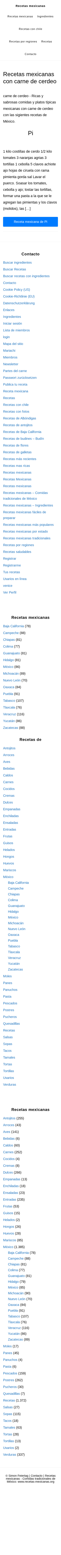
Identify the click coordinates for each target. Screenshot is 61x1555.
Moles (7, 976)
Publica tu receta (15, 384)
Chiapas (9, 639)
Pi (30, 133)
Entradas (9, 829)
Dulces (8, 802)
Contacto (9, 283)
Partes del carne (15, 371)
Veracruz (9, 714)
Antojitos (9, 748)
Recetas (9, 398)
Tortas (7, 1064)
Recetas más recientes (19, 459)
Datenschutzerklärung (19, 303)
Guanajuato (11, 653)
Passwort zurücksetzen (20, 377)
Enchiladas (11, 816)
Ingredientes (12, 316)
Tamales (9, 1057)
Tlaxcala (9, 707)
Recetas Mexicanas (17, 479)
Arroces (8, 755)
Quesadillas (11, 1023)
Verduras (9, 1084)
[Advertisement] (30, 1522)
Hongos (8, 856)
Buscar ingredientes (17, 262)
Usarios (8, 1078)
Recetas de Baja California (22, 432)
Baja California (13, 626)
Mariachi (9, 350)
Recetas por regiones (18, 545)
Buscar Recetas (14, 269)
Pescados (10, 1003)
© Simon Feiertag (17, 1475)
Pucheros (10, 1017)
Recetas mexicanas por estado (25, 531)
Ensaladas (10, 822)
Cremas (8, 795)
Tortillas (8, 1071)
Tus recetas (11, 572)
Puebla (8, 694)
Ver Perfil (9, 592)
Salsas (8, 1037)
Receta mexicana (15, 391)
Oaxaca (8, 687)
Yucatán (9, 721)
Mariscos (9, 870)
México (8, 667)
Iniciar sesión (12, 323)
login (6, 337)
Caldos (8, 775)
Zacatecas (10, 728)
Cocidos (9, 789)
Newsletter (10, 364)
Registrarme (12, 565)
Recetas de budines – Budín (23, 438)
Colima (8, 646)
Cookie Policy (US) (16, 289)
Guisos (8, 843)
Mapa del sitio (13, 344)
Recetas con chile (16, 405)
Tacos (7, 1050)
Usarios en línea (15, 579)
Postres (8, 1010)
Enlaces (8, 310)
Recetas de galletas (17, 452)
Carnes (8, 782)
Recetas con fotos (16, 411)
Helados (9, 850)
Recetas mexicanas (30, 6)
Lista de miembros (16, 330)
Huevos (8, 863)
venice (7, 585)
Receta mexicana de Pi (30, 222)
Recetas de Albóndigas (19, 418)
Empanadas (11, 809)
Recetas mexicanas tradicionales (26, 538)
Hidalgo (8, 660)
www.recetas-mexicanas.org (36, 1481)
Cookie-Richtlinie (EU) (19, 296)
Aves (6, 762)
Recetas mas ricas (16, 466)
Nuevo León (11, 680)
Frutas (7, 836)
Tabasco (9, 700)
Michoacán (11, 673)
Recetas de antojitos (18, 425)
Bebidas (9, 768)
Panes (7, 983)
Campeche (11, 633)
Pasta (7, 996)
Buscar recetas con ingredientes (26, 276)
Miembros (10, 357)
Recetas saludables (17, 552)
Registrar (9, 558)
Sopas (7, 1044)
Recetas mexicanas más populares (28, 524)
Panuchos (10, 990)
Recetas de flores (15, 445)
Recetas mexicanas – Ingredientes (28, 505)
